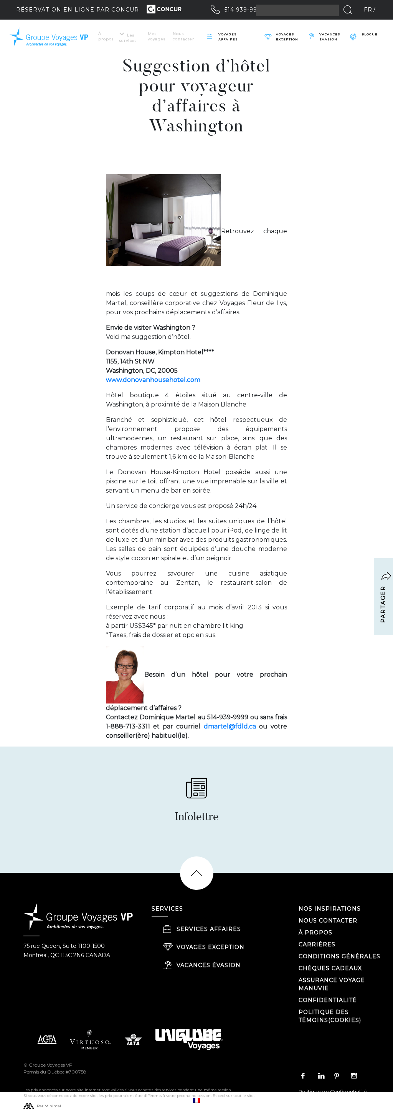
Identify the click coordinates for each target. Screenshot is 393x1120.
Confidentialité (328, 1000)
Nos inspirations (330, 908)
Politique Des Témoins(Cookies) (330, 1016)
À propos (106, 36)
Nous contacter (183, 36)
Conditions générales (339, 956)
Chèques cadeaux (330, 968)
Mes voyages (156, 36)
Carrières (317, 944)
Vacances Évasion (329, 36)
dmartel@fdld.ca (230, 726)
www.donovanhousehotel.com (153, 379)
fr (368, 9)
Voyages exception (287, 36)
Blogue (370, 34)
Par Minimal (49, 1105)
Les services (128, 38)
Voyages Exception (210, 947)
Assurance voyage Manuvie (332, 984)
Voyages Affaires (228, 36)
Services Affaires (209, 929)
